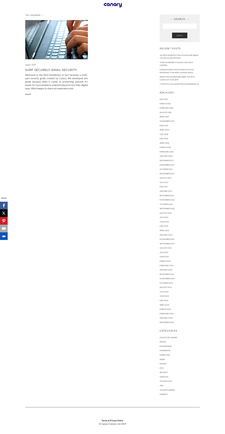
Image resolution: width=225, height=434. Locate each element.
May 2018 (164, 138)
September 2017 (167, 173)
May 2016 (164, 226)
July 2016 (164, 217)
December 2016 (167, 195)
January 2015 (166, 270)
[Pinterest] (4, 221)
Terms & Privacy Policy (112, 420)
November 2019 (167, 121)
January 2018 (166, 156)
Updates (163, 394)
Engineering (166, 346)
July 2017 (164, 182)
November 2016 (167, 200)
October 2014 (166, 283)
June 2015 (164, 256)
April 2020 (164, 116)
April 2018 (164, 143)
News (162, 359)
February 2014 (166, 313)
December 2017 (167, 160)
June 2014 (164, 296)
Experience (165, 350)
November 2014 (167, 278)
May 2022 (164, 99)
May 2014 (164, 300)
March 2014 (165, 309)
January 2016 (166, 235)
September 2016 (167, 208)
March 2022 (165, 103)
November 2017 (167, 165)
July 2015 (164, 252)
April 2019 (164, 130)
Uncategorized (167, 390)
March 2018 (165, 147)
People (163, 363)
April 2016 (164, 230)
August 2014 (166, 287)
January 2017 (166, 191)
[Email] (4, 228)
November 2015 (167, 239)
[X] (4, 213)
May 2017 (164, 186)
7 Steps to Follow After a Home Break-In (179, 84)
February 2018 (166, 152)
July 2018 (164, 134)
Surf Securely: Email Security (51, 70)
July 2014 (164, 292)
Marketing (165, 355)
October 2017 (166, 169)
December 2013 (167, 322)
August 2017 (166, 178)
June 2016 (164, 222)
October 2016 (166, 204)
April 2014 (164, 305)
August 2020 (166, 112)
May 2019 (164, 125)
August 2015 (166, 248)
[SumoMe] (4, 236)
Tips (161, 385)
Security (28, 94)
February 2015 (166, 265)
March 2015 (165, 261)
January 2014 (166, 318)
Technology (166, 381)
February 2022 (166, 108)
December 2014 (167, 274)
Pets (162, 368)
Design (163, 342)
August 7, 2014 (30, 65)
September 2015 (167, 243)
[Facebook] (4, 205)
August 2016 (166, 213)
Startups (164, 377)
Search (179, 35)
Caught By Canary (168, 337)
